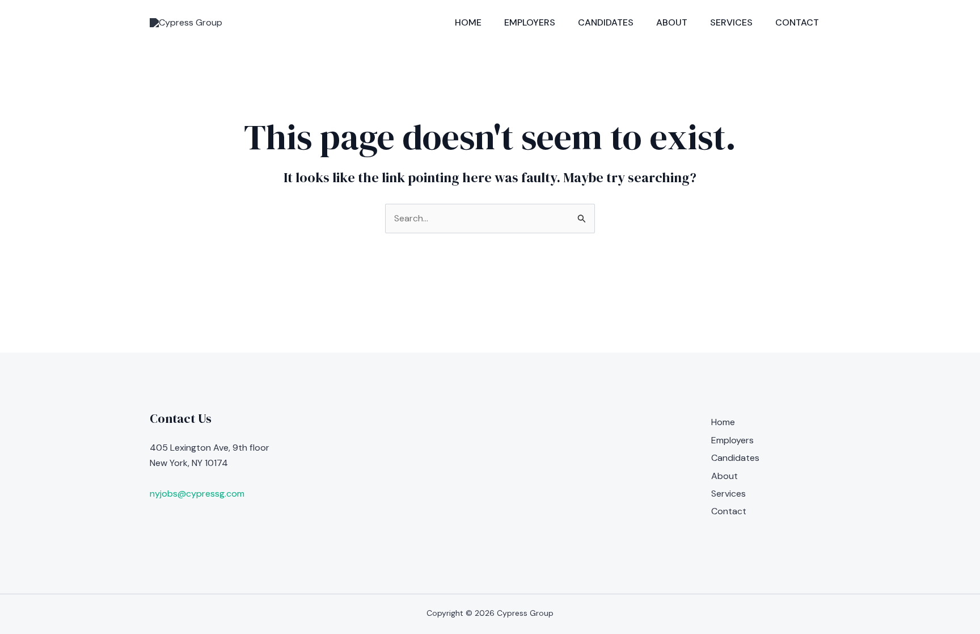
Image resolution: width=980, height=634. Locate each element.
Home (468, 22)
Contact (797, 22)
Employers (529, 22)
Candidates (605, 22)
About (671, 22)
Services (731, 22)
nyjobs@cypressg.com (197, 493)
